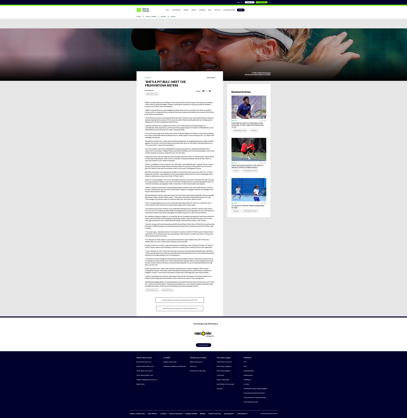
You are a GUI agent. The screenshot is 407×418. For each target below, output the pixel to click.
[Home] (146, 10)
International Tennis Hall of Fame (254, 393)
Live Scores (220, 375)
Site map (219, 388)
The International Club (251, 402)
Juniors (173, 16)
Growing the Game (229, 10)
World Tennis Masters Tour (145, 375)
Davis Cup (193, 366)
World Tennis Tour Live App (225, 384)
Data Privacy (152, 414)
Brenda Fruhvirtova (152, 290)
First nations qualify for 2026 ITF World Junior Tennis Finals (247, 166)
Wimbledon (247, 380)
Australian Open (249, 371)
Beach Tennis (141, 384)
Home (139, 16)
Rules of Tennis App (223, 380)
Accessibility (229, 414)
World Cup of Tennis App (198, 371)
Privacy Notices (214, 414)
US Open (246, 384)
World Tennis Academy (224, 366)
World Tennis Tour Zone (224, 362)
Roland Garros (248, 375)
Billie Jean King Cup (196, 362)
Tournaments (176, 10)
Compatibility (242, 414)
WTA (245, 366)
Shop (240, 10)
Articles (163, 16)
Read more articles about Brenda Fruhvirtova (179, 300)
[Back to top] (405, 414)
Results (194, 10)
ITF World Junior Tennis (239, 130)
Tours (167, 10)
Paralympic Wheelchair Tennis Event (174, 366)
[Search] (269, 2)
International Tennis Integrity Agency (255, 388)
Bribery (203, 414)
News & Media (151, 16)
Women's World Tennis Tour (145, 366)
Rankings (202, 10)
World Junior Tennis (152, 94)
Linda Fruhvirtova (167, 290)
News (210, 10)
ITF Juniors (254, 130)
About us (217, 10)
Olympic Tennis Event (170, 362)
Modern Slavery (191, 414)
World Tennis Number (223, 371)
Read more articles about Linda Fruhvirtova (180, 308)
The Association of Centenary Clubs (255, 397)
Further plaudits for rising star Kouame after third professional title (247, 125)
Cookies (163, 414)
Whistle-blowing (176, 414)
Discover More (203, 345)
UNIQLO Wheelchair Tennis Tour (147, 380)
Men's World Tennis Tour (144, 362)
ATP (245, 362)
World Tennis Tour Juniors (145, 371)
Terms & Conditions (137, 414)
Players (186, 10)
